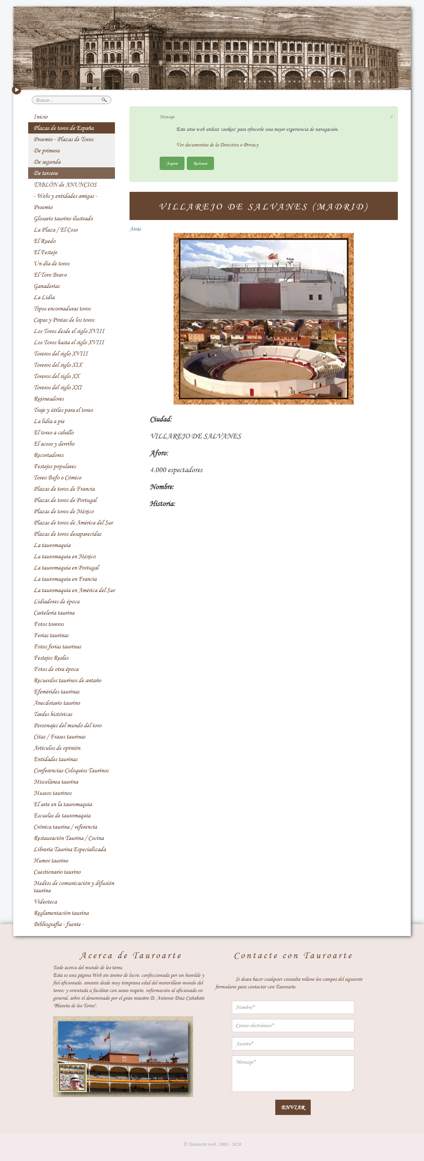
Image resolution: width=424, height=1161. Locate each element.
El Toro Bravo (50, 275)
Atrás (135, 229)
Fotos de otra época (55, 669)
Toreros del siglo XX (56, 376)
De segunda (46, 162)
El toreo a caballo (53, 432)
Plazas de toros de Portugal (64, 500)
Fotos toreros (48, 624)
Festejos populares (54, 466)
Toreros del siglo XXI (57, 387)
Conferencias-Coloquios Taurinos (70, 770)
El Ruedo (44, 241)
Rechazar (200, 163)
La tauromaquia (51, 545)
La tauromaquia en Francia (64, 579)
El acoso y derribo (53, 444)
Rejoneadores (48, 399)
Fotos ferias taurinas (57, 646)
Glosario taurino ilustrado (63, 218)
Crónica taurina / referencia (65, 827)
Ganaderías (46, 286)
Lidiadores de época (56, 601)
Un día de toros (51, 263)
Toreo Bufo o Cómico (57, 477)
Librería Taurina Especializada (69, 849)
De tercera (45, 173)
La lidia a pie (48, 421)
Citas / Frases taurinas (59, 737)
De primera (46, 150)
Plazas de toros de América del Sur (73, 522)
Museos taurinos (52, 793)
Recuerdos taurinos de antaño (67, 680)
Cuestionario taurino (56, 872)
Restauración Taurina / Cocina (68, 838)
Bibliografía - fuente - (58, 924)
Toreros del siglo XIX (57, 365)
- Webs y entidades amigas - (65, 196)
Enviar (293, 1107)
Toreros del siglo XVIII (60, 354)
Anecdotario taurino (56, 703)
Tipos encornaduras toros (61, 308)
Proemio (42, 207)
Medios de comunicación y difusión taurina (73, 886)
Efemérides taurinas (56, 691)
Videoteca (45, 902)
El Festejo (45, 252)
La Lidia (43, 297)
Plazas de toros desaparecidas (67, 534)
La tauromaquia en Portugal (65, 568)
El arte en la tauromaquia (62, 804)
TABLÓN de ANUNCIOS (64, 185)
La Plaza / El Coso (55, 230)
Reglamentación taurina (60, 913)
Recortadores (48, 455)
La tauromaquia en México (64, 556)
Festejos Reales (50, 658)
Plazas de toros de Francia (63, 489)
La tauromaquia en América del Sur (74, 590)
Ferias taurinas (50, 635)
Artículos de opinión (56, 748)
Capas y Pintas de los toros (63, 320)
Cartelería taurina (53, 613)
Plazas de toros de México (63, 511)
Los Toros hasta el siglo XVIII (68, 342)
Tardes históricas (52, 714)
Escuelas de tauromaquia (61, 815)
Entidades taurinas (55, 759)
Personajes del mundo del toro (67, 725)
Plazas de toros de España (63, 128)
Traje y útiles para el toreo (63, 410)
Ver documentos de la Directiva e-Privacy (217, 144)
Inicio (40, 117)
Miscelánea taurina (55, 782)
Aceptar (172, 163)
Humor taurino (50, 860)
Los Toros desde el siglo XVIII (68, 331)
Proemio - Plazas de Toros (63, 139)
